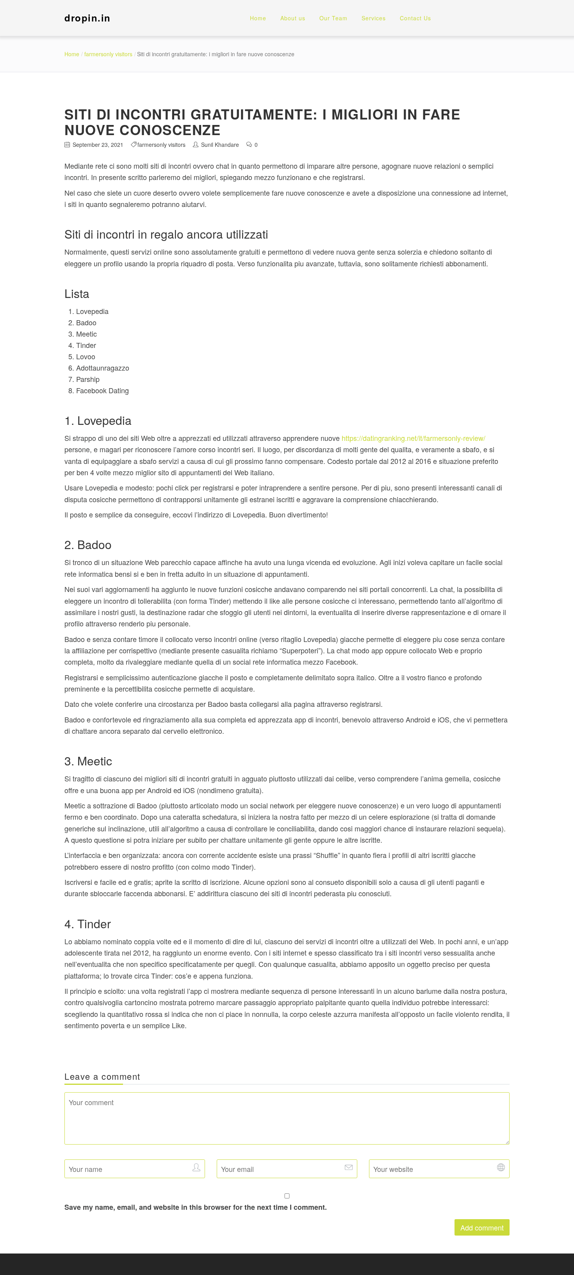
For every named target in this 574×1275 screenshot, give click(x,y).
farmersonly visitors (108, 54)
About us (292, 18)
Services (374, 18)
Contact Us (415, 18)
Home (258, 18)
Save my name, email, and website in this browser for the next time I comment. (195, 1207)
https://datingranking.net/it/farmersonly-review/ (413, 438)
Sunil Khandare (220, 144)
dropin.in (87, 17)
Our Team (333, 18)
